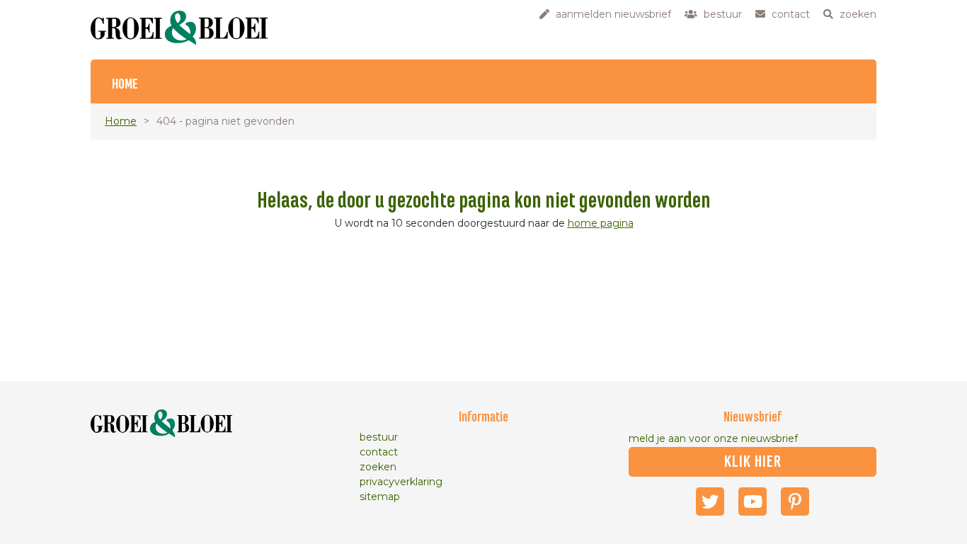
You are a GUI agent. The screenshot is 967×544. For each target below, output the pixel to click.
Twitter (710, 501)
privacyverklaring (401, 481)
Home (125, 84)
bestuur (379, 437)
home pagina (601, 223)
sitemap (380, 496)
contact (379, 452)
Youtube (752, 501)
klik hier (753, 461)
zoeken (378, 466)
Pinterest (795, 501)
